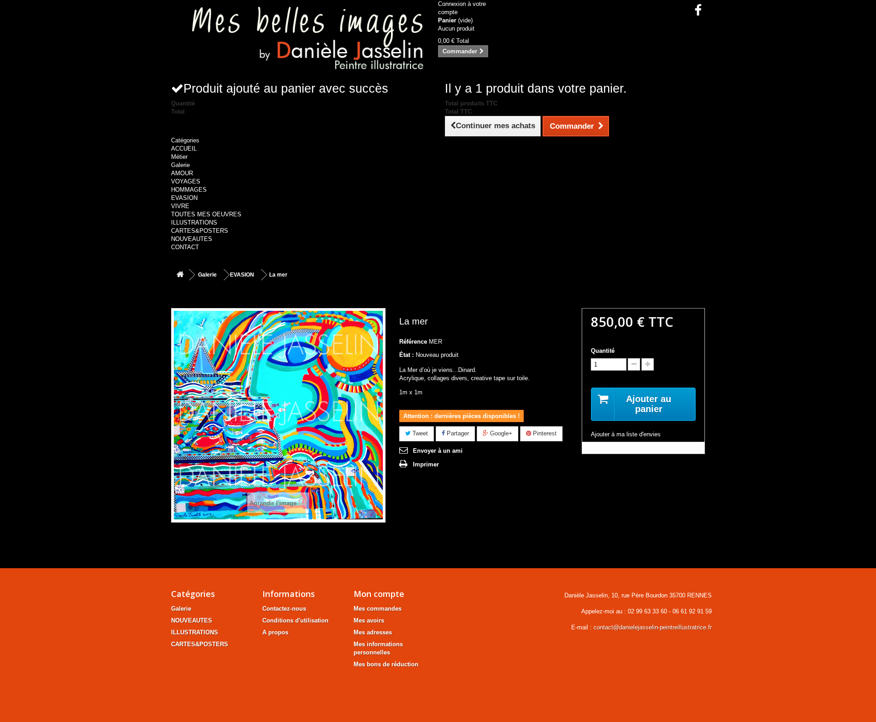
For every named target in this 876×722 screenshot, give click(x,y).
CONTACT (185, 247)
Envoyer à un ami (438, 450)
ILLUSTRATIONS (194, 222)
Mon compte (379, 593)
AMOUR (182, 173)
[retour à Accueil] (180, 275)
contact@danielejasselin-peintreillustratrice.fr (653, 627)
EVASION (184, 197)
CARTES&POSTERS (199, 230)
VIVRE (180, 206)
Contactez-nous (284, 608)
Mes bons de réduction (386, 664)
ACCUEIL (184, 148)
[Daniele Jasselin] (301, 40)
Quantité (603, 350)
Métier (179, 156)
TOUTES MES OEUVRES (206, 214)
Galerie (180, 165)
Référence (413, 341)
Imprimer (426, 464)
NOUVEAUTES (191, 238)
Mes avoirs (369, 620)
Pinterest (544, 433)
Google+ (500, 433)
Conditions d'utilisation (295, 620)
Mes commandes (378, 608)
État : (406, 354)
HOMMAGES (189, 189)
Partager (457, 433)
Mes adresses (373, 632)
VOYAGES (185, 181)
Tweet (419, 433)
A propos (275, 632)
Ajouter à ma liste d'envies (626, 434)
